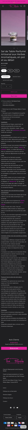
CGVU (4, 388)
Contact (5, 401)
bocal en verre (17, 77)
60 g (16, 70)
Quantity (3, 83)
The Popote (11, 428)
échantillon (6, 76)
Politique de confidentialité (10, 391)
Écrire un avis (14, 348)
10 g (4, 70)
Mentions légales (7, 394)
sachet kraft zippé (8, 80)
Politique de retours (8, 398)
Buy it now (14, 96)
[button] (3, 6)
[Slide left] (10, 48)
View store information (8, 105)
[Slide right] (17, 48)
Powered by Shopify (18, 428)
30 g (10, 70)
